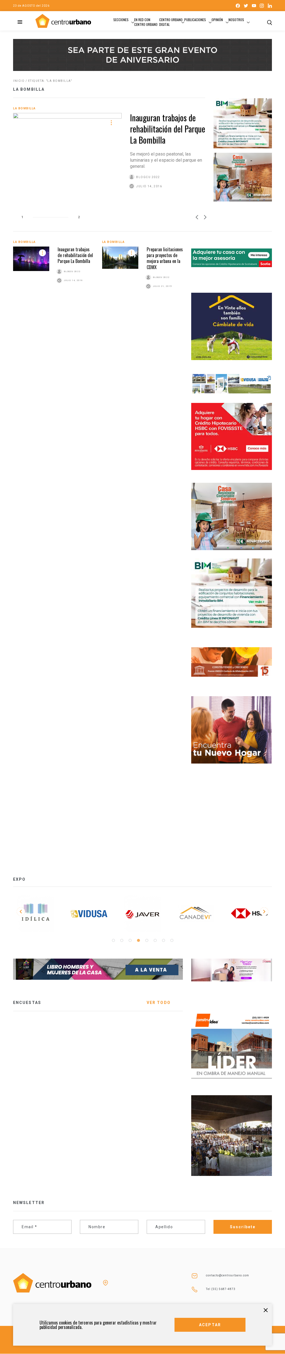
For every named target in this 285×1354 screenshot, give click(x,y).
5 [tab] (146, 940)
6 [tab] (155, 940)
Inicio (18, 80)
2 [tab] (121, 940)
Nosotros (236, 19)
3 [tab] (130, 940)
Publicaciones (195, 19)
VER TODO (159, 1002)
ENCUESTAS (27, 1002)
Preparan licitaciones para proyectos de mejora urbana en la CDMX (165, 258)
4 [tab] (138, 940)
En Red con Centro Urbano (146, 22)
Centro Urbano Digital (171, 22)
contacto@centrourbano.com (227, 1275)
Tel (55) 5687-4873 (220, 1289)
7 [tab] (163, 940)
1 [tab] (113, 940)
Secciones (121, 19)
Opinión (217, 19)
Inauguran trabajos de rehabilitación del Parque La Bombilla (167, 128)
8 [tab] (172, 940)
